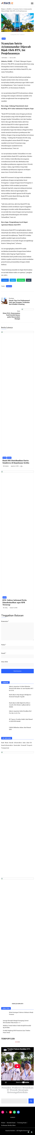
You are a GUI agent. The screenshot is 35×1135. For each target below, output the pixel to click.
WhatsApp (21, 280)
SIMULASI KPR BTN (17, 1003)
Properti (29, 745)
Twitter (13, 280)
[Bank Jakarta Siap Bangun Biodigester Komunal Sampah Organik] (5, 697)
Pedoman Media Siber (8, 1125)
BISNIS (9, 458)
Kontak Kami (11, 1123)
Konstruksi (17, 745)
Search (31, 1100)
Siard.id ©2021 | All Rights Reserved (17, 1131)
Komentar (5, 621)
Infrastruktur (18, 742)
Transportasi (5, 748)
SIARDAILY (12, 1117)
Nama (3, 645)
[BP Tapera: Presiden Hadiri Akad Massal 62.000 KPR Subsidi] (5, 721)
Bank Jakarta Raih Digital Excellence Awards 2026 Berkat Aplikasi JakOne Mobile (19, 705)
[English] (29, 1132)
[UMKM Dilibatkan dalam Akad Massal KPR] (5, 729)
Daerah (11, 742)
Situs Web (4, 662)
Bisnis (6, 742)
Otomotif (23, 745)
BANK (3, 38)
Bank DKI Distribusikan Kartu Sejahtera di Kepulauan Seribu (16, 461)
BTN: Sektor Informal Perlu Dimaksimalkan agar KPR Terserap (15, 602)
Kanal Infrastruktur (7, 745)
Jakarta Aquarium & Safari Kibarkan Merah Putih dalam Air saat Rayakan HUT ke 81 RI (21, 688)
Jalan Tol (29, 742)
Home (3, 1123)
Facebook (5, 280)
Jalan (24, 742)
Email (28, 280)
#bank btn (9, 286)
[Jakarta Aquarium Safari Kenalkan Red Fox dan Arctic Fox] (5, 713)
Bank (2, 742)
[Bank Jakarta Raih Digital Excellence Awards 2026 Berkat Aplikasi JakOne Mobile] (5, 705)
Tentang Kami (22, 1123)
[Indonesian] (32, 1132)
